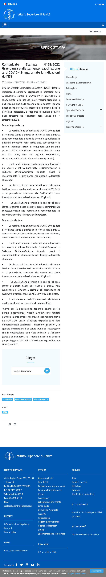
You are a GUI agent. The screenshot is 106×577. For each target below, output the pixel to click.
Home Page (71, 77)
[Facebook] (9, 424)
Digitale (69, 121)
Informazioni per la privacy (16, 524)
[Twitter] (4, 424)
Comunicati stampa (75, 99)
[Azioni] (4, 4)
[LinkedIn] (15, 424)
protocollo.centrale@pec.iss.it (18, 505)
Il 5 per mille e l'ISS (47, 552)
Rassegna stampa (74, 104)
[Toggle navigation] (5, 25)
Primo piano (71, 88)
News (68, 93)
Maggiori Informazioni (76, 574)
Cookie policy (10, 532)
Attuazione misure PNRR (16, 550)
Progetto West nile (75, 126)
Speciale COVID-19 (75, 110)
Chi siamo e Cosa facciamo (78, 82)
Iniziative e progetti (75, 115)
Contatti (8, 528)
